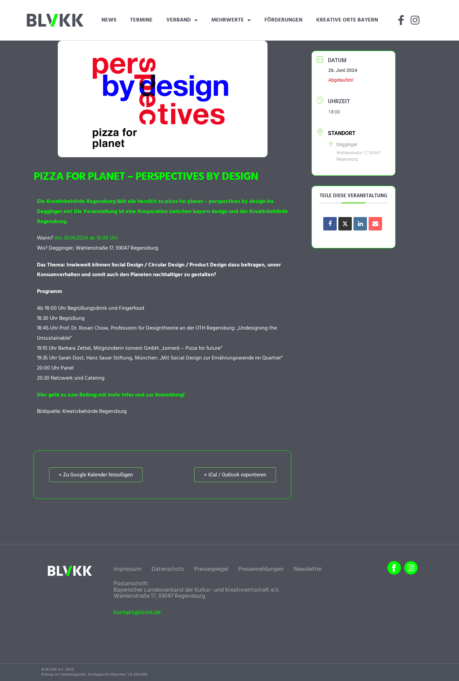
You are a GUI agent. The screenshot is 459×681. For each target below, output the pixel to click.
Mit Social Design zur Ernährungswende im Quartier (221, 358)
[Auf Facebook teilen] (330, 223)
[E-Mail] (375, 223)
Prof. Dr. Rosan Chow (83, 328)
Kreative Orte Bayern (347, 20)
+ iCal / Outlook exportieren (235, 475)
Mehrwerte (227, 20)
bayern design (210, 211)
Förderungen (283, 20)
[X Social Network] (345, 223)
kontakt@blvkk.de (137, 613)
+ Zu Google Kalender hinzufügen (96, 475)
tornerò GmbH (141, 348)
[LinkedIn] (360, 223)
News (108, 20)
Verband (178, 20)
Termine (141, 20)
